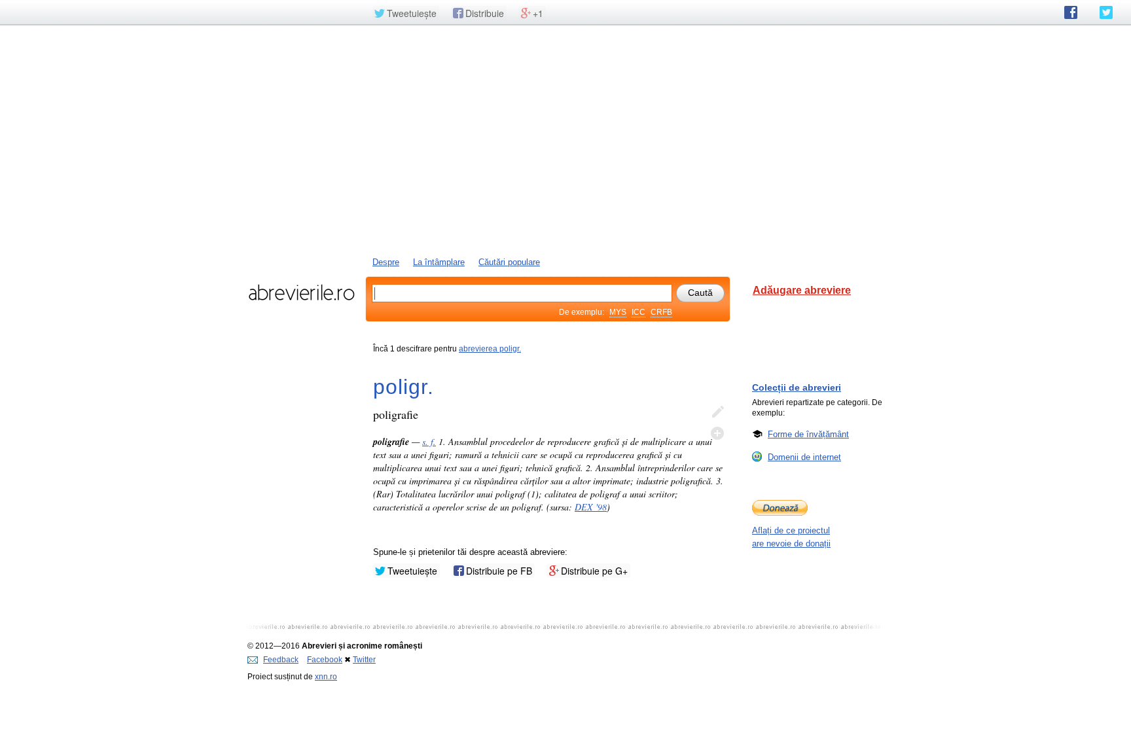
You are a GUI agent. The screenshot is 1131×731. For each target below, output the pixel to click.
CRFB (661, 312)
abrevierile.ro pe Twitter (1106, 12)
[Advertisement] (565, 139)
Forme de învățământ (808, 434)
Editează (717, 412)
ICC (638, 312)
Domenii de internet (804, 457)
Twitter (364, 659)
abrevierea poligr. (490, 348)
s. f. (429, 441)
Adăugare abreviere (802, 290)
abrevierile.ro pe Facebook (1070, 12)
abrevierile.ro (301, 292)
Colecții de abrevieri (796, 387)
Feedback (280, 659)
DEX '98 (591, 507)
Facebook (324, 659)
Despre (385, 262)
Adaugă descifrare (717, 433)
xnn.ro (326, 676)
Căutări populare (509, 262)
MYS (617, 312)
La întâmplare (439, 262)
